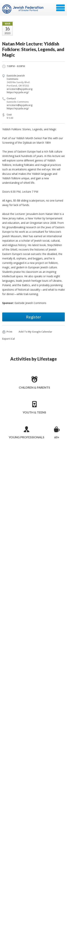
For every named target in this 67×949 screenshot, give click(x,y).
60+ (56, 437)
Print (9, 331)
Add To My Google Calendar (35, 331)
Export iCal (8, 338)
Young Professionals (26, 437)
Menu (60, 7)
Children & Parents (34, 387)
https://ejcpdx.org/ (18, 92)
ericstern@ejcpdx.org (20, 89)
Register (33, 317)
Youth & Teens (34, 412)
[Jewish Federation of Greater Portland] (23, 9)
